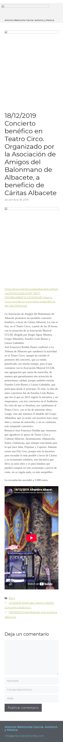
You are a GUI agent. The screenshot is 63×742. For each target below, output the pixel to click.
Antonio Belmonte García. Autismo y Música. (30, 20)
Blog (12, 598)
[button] (57, 10)
